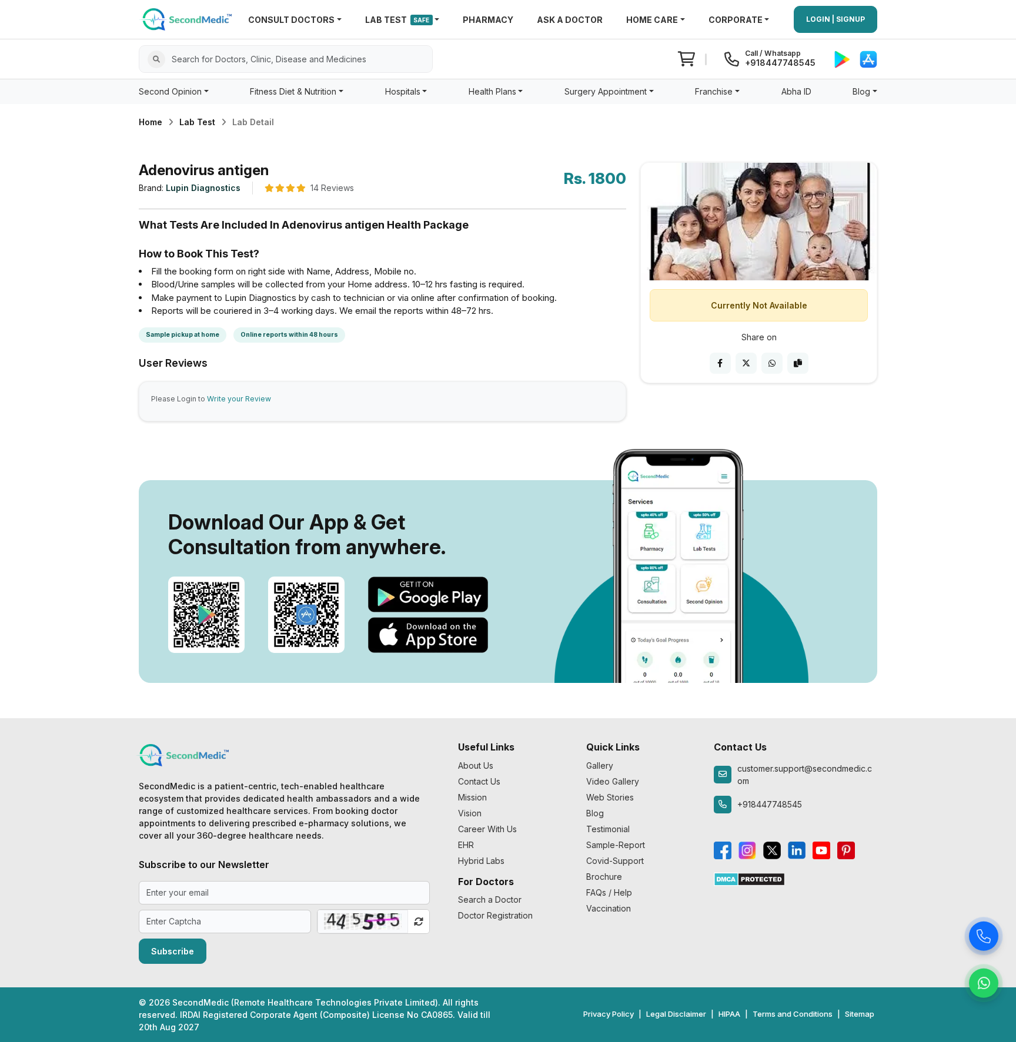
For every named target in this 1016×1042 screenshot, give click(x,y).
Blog (595, 813)
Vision (470, 813)
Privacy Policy (608, 1013)
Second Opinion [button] (170, 91)
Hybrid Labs (481, 861)
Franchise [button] (714, 91)
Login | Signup (835, 19)
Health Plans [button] (492, 91)
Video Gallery (612, 781)
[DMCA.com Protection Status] (749, 878)
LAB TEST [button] (397, 20)
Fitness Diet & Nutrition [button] (293, 91)
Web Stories (610, 797)
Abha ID (796, 91)
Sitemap (859, 1013)
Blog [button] (861, 91)
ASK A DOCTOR (570, 20)
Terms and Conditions (793, 1013)
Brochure (604, 877)
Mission (472, 797)
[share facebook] (720, 363)
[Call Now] (983, 936)
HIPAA (729, 1013)
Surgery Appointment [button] (605, 91)
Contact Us (479, 781)
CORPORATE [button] (735, 20)
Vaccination (608, 908)
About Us (475, 765)
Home (150, 122)
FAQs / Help (609, 892)
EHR (466, 845)
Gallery (599, 765)
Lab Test (197, 122)
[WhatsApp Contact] (983, 984)
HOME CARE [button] (652, 20)
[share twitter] (746, 363)
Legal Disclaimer (676, 1013)
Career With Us (487, 829)
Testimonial (608, 829)
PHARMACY (488, 20)
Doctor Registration (495, 915)
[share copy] (797, 363)
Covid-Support (615, 861)
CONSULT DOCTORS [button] (291, 20)
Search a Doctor (490, 899)
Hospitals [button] (402, 91)
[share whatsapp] (772, 363)
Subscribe (172, 951)
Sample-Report (615, 845)
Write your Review (239, 398)
